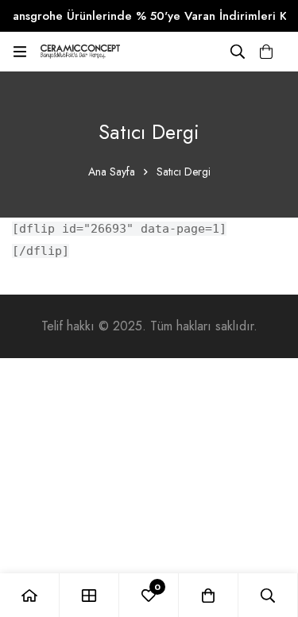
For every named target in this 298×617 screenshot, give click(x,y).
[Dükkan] (89, 595)
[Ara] (237, 52)
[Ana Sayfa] (30, 595)
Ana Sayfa (111, 171)
